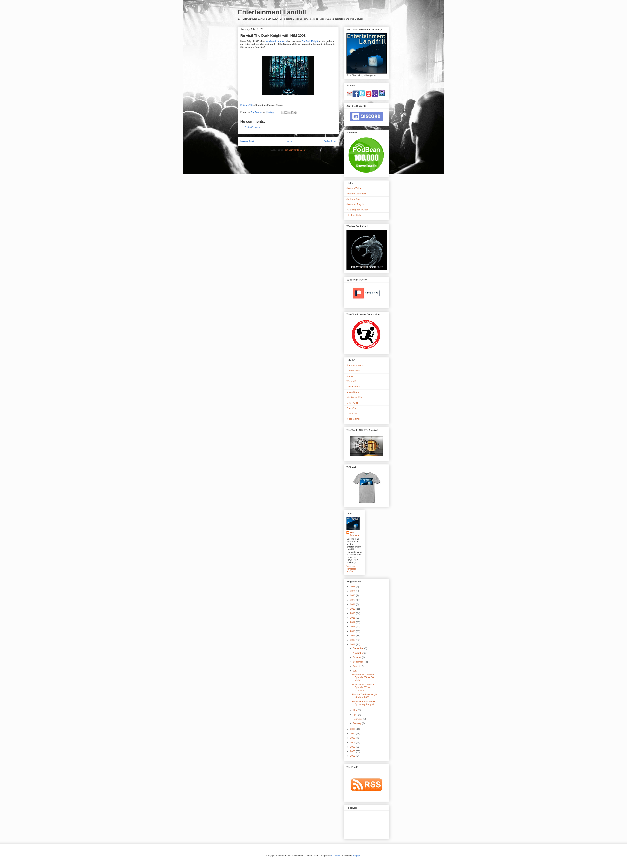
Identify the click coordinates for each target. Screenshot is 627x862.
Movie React (352, 392)
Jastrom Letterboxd (356, 193)
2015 (353, 631)
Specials (350, 376)
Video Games (353, 418)
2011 (353, 729)
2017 (353, 622)
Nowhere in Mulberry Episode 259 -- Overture (363, 687)
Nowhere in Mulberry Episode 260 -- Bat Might (363, 677)
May (355, 710)
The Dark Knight (310, 41)
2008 (353, 742)
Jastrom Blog (353, 199)
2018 (353, 617)
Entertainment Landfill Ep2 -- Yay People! (363, 703)
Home (288, 141)
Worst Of (351, 381)
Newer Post (247, 141)
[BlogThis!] (286, 112)
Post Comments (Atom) (295, 150)
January (357, 723)
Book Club (351, 408)
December (358, 648)
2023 (353, 595)
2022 (353, 600)
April (355, 714)
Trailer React (353, 386)
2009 (353, 738)
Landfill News (353, 370)
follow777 (335, 855)
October (357, 657)
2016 (353, 626)
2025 (353, 586)
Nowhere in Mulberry (276, 41)
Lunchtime (351, 413)
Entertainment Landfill (272, 12)
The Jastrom (354, 533)
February (358, 719)
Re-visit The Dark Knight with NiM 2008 (364, 695)
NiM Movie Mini (354, 397)
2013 (353, 640)
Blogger (356, 855)
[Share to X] (289, 112)
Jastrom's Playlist (355, 204)
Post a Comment (252, 127)
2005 (353, 755)
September (359, 661)
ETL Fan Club (353, 215)
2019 (353, 613)
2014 (353, 635)
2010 (353, 733)
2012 (353, 644)
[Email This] (283, 112)
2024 (353, 591)
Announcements (354, 365)
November (358, 653)
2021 (353, 604)
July (355, 670)
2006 (353, 751)
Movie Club (352, 402)
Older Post (330, 141)
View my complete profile (351, 569)
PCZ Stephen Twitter (357, 209)
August (357, 666)
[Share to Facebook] (292, 112)
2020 (353, 608)
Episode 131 (246, 105)
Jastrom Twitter (354, 188)
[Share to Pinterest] (295, 112)
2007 (353, 747)
